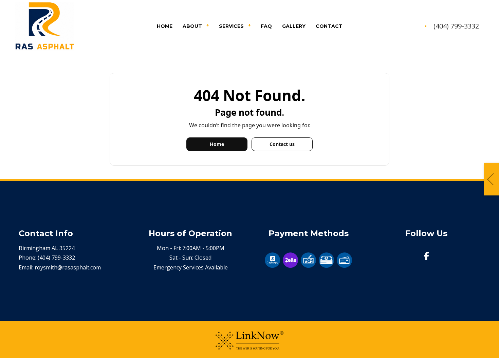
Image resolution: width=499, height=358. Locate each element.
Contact (329, 26)
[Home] (44, 26)
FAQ (266, 26)
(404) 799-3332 (456, 26)
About (192, 26)
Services (231, 26)
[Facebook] (427, 257)
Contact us (282, 144)
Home (164, 26)
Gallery (294, 26)
